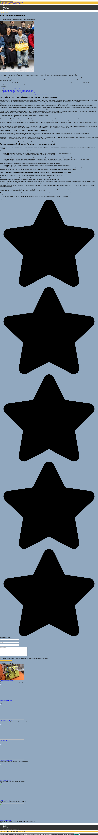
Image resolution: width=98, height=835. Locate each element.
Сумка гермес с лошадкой (6, 680)
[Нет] (79, 834)
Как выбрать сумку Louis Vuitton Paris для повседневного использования (21, 89)
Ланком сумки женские (5, 820)
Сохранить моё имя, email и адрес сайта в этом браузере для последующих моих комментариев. (25, 658)
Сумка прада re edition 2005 (6, 720)
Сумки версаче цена (5, 800)
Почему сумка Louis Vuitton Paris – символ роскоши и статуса (18, 91)
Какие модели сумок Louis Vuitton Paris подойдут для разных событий (20, 92)
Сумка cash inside (4, 740)
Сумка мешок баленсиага (6, 760)
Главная (5, 5)
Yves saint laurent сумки (5, 780)
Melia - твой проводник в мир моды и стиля (10, 3)
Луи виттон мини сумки (6, 700)
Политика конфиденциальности (11, 9)
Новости (5, 7)
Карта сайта (6, 8)
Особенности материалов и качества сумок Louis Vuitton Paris (18, 90)
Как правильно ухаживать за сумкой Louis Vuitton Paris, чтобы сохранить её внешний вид (25, 94)
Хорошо (76, 834)
